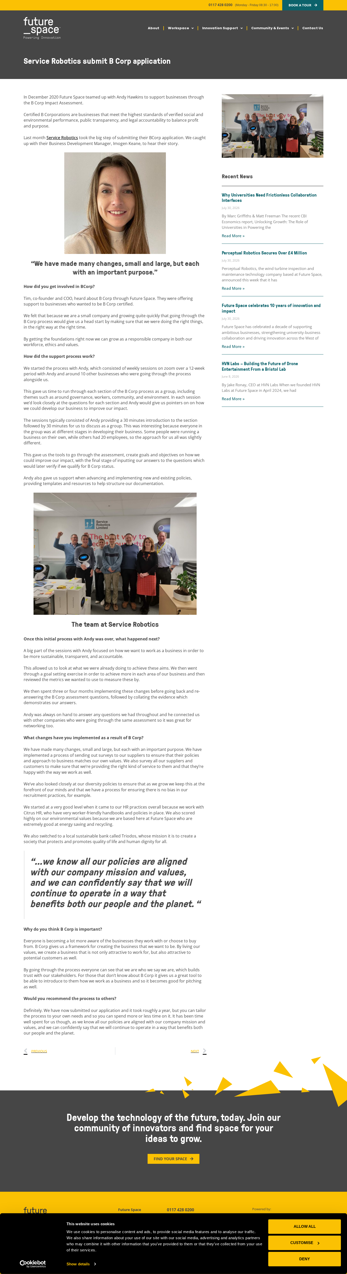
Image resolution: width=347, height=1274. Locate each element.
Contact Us (312, 28)
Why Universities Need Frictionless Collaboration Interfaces (269, 197)
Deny (304, 1259)
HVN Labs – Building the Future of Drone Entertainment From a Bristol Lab (260, 366)
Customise (301, 1242)
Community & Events (270, 28)
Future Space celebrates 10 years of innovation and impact (271, 308)
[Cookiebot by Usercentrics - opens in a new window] (33, 1264)
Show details (78, 1264)
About (153, 28)
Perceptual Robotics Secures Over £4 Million (264, 253)
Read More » (233, 235)
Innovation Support (220, 28)
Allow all (305, 1226)
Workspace (178, 28)
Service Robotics (62, 137)
